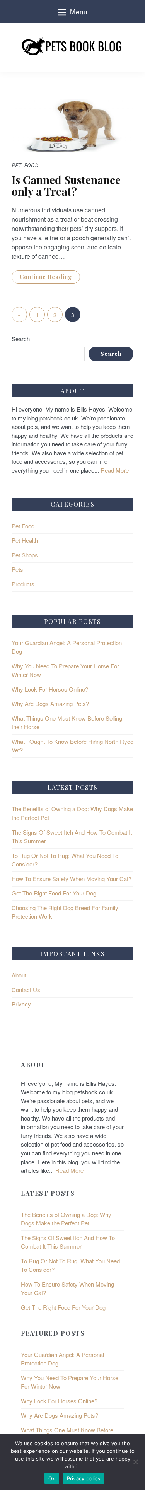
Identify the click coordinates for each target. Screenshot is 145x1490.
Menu (78, 11)
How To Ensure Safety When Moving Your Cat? (71, 879)
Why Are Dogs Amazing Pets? (50, 703)
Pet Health (25, 540)
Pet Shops (25, 555)
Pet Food (23, 526)
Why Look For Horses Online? (50, 689)
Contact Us (26, 990)
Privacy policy (84, 1478)
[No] (135, 1462)
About (19, 975)
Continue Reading (46, 276)
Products (23, 584)
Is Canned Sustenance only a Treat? (66, 186)
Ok (51, 1478)
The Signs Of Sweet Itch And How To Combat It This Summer (68, 1242)
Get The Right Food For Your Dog (54, 893)
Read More (114, 470)
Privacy (21, 1004)
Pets (17, 569)
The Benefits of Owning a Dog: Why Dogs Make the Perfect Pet (66, 1218)
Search (21, 339)
